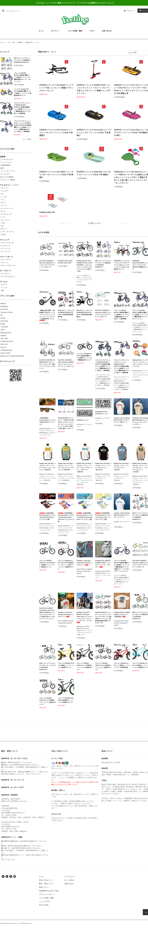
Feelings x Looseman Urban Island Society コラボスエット (84, 563)
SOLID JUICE (5, 353)
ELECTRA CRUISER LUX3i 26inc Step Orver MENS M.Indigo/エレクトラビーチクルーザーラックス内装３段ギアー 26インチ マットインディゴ (47, 613)
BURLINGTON (5, 333)
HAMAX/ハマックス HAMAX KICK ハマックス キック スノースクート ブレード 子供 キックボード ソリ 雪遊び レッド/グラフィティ (93, 89)
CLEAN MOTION (6, 341)
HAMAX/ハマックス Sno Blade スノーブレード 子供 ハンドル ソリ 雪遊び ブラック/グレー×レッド (56, 88)
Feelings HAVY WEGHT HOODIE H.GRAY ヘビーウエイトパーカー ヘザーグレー (103, 564)
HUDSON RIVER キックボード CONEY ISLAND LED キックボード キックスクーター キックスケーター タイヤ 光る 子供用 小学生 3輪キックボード (66, 423)
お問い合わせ (69, 883)
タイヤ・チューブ (6, 232)
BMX (2, 168)
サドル (2, 211)
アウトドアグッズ (6, 243)
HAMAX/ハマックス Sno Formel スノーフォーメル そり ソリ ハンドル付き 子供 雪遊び (56, 132)
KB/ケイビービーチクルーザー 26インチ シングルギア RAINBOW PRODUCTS (47, 666)
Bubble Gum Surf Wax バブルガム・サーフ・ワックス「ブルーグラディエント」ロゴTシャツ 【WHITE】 (85, 468)
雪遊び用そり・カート (33, 42)
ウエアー (3, 284)
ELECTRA (4, 309)
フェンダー (4, 191)
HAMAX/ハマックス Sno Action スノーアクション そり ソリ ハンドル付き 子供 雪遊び (94, 132)
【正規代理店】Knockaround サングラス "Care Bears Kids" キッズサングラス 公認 (103, 516)
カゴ (2, 194)
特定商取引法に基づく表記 (49, 891)
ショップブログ (44, 901)
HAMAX (20, 42)
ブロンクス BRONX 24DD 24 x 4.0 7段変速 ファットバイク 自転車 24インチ (103, 666)
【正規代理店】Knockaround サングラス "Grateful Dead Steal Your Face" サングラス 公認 (66, 517)
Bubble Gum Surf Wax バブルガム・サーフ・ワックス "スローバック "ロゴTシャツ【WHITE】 (47, 467)
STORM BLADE (6, 350)
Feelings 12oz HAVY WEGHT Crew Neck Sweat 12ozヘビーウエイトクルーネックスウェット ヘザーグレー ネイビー (84, 617)
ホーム (3, 42)
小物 (2, 290)
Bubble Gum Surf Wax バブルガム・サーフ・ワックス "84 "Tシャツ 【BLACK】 (103, 467)
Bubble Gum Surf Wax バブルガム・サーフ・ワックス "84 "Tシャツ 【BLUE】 (122, 467)
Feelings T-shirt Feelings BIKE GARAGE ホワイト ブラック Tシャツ (122, 515)
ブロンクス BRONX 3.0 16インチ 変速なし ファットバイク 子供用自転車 (122, 665)
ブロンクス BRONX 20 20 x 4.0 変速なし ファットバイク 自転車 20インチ (66, 665)
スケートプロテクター (8, 265)
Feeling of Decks (6, 312)
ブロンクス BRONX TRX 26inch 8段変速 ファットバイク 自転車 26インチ (66, 700)
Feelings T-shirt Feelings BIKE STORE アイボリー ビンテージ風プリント (122, 420)
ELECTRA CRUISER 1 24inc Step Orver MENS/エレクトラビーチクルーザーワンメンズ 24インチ (66, 363)
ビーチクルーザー (6, 159)
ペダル (2, 223)
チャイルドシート (6, 208)
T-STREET (4, 327)
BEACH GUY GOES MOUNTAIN (12, 356)
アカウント (130, 10)
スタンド (3, 229)
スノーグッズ (5, 251)
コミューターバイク (7, 171)
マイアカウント (70, 876)
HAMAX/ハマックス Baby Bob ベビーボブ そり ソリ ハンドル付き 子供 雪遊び (93, 173)
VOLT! (2, 330)
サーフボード (5, 273)
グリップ (3, 205)
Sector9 (3, 347)
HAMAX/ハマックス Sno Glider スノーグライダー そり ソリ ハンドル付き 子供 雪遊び (56, 174)
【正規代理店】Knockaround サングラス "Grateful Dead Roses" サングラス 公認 (47, 516)
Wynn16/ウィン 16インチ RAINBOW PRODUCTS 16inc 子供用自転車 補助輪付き (84, 313)
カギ (2, 226)
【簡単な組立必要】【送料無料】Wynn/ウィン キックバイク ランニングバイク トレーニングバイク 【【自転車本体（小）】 (47, 315)
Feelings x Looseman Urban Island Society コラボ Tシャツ (65, 614)
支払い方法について (46, 880)
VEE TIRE (4, 338)
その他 (2, 234)
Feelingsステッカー (83, 420)
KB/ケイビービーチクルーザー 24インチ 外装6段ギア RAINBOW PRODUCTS (22, 60)
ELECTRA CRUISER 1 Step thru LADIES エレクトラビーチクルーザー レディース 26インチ (103, 313)
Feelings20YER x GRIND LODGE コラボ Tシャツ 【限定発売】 (122, 614)
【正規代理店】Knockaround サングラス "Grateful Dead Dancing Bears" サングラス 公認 (85, 516)
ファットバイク (6, 162)
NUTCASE (4, 321)
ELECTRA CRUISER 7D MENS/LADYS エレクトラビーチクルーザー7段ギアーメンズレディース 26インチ (47, 364)
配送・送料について (46, 883)
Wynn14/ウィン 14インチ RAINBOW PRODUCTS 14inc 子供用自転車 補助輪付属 (66, 313)
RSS (40, 905)
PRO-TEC (4, 344)
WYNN (2, 318)
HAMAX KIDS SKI (47, 212)
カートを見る (69, 880)
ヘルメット (4, 188)
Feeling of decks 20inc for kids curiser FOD (65, 262)
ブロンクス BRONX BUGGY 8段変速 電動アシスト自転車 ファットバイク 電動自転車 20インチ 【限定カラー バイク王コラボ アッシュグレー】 (122, 566)
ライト (2, 200)
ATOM (46, 905)
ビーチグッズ (5, 246)
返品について (44, 887)
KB (1, 315)
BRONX (3, 304)
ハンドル (3, 197)
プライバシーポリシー (47, 894)
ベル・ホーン (5, 220)
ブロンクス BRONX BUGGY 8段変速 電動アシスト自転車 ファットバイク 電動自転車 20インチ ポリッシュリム (22, 77)
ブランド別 (11, 42)
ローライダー (5, 174)
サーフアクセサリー (7, 276)
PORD (2, 324)
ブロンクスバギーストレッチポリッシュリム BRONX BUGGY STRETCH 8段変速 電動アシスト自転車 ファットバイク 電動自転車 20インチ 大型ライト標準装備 (22, 126)
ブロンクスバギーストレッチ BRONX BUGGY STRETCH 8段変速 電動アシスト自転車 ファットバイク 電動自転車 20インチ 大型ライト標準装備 (22, 108)
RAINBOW (4, 306)
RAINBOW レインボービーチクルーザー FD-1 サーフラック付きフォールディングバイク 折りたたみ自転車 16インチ (122, 265)
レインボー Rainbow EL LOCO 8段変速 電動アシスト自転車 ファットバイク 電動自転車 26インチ (22, 92)
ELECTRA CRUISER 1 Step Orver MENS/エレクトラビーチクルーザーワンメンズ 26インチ (47, 264)
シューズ (3, 287)
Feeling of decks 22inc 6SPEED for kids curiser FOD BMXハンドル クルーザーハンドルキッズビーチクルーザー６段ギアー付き (84, 266)
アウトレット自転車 (7, 180)
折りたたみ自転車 (6, 177)
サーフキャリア (6, 214)
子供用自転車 (5, 165)
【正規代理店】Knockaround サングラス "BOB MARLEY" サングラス (47, 421)
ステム (2, 202)
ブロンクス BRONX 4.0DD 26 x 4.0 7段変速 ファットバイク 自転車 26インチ (47, 701)
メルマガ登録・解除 (46, 898)
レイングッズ (5, 248)
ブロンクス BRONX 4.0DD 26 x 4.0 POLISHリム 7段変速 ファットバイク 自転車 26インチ (47, 564)
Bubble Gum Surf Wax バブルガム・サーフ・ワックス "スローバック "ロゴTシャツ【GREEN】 (66, 467)
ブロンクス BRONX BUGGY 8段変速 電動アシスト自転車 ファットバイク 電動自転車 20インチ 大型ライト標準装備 (122, 315)
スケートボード (6, 259)
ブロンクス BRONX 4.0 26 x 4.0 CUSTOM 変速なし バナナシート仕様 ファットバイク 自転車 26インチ (66, 565)
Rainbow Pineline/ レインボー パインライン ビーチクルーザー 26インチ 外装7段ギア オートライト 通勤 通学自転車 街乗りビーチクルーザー (103, 618)
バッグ (2, 217)
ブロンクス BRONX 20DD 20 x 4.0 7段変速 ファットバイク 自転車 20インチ (85, 666)
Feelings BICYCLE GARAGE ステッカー (102, 413)
